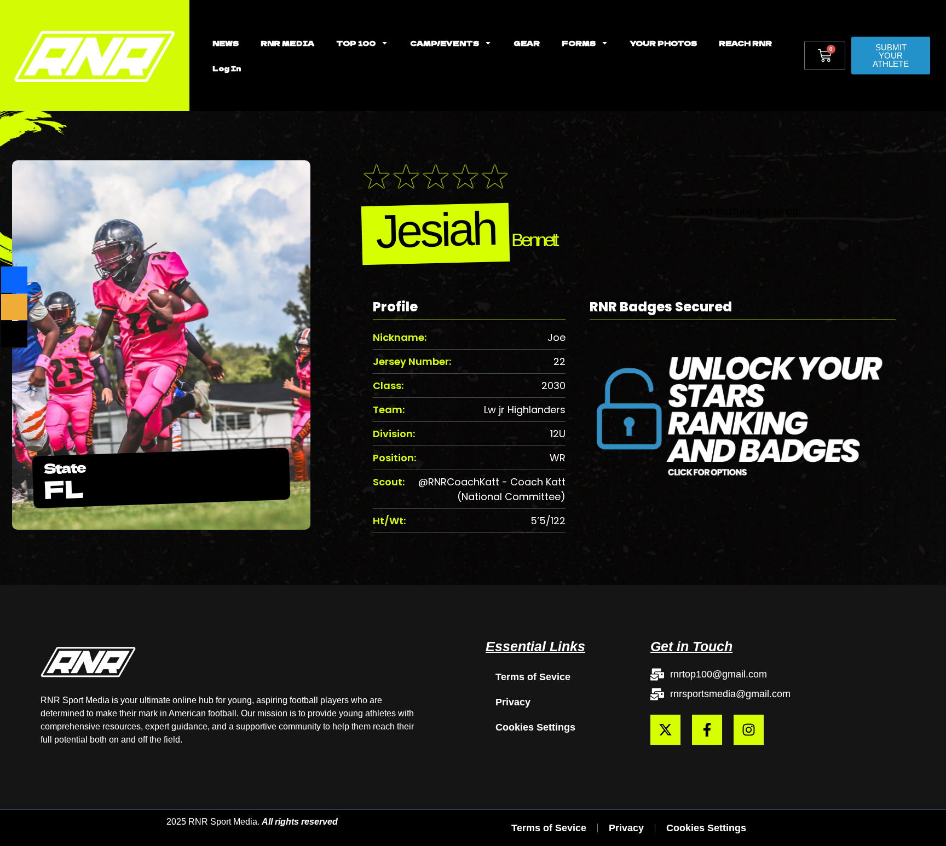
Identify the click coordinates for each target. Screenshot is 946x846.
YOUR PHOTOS (663, 43)
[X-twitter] (665, 730)
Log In (226, 68)
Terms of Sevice (532, 676)
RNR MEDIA (287, 43)
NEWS (225, 43)
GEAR (527, 43)
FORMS (579, 43)
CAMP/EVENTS (444, 43)
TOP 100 (356, 43)
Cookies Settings (535, 727)
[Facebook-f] (707, 730)
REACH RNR (745, 43)
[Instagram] (749, 730)
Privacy (512, 702)
